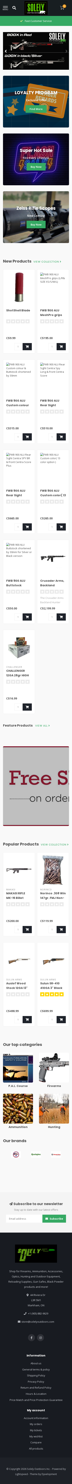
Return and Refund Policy (36, 1387)
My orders (36, 1424)
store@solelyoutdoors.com (37, 1321)
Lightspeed (21, 1474)
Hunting (43, 1095)
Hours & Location (36, 1394)
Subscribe (56, 1218)
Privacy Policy (36, 1381)
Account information (36, 1418)
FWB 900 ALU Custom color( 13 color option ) (53, 495)
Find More (36, 109)
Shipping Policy (36, 1375)
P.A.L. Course (11, 1054)
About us (36, 1363)
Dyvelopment (49, 1474)
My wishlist (36, 1436)
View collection (46, 261)
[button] (6, 51)
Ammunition (10, 1095)
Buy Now (36, 167)
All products (36, 1448)
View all (41, 725)
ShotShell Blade (18, 310)
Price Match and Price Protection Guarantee (36, 1400)
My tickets (36, 1430)
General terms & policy (36, 1369)
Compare (36, 1442)
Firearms (44, 1054)
